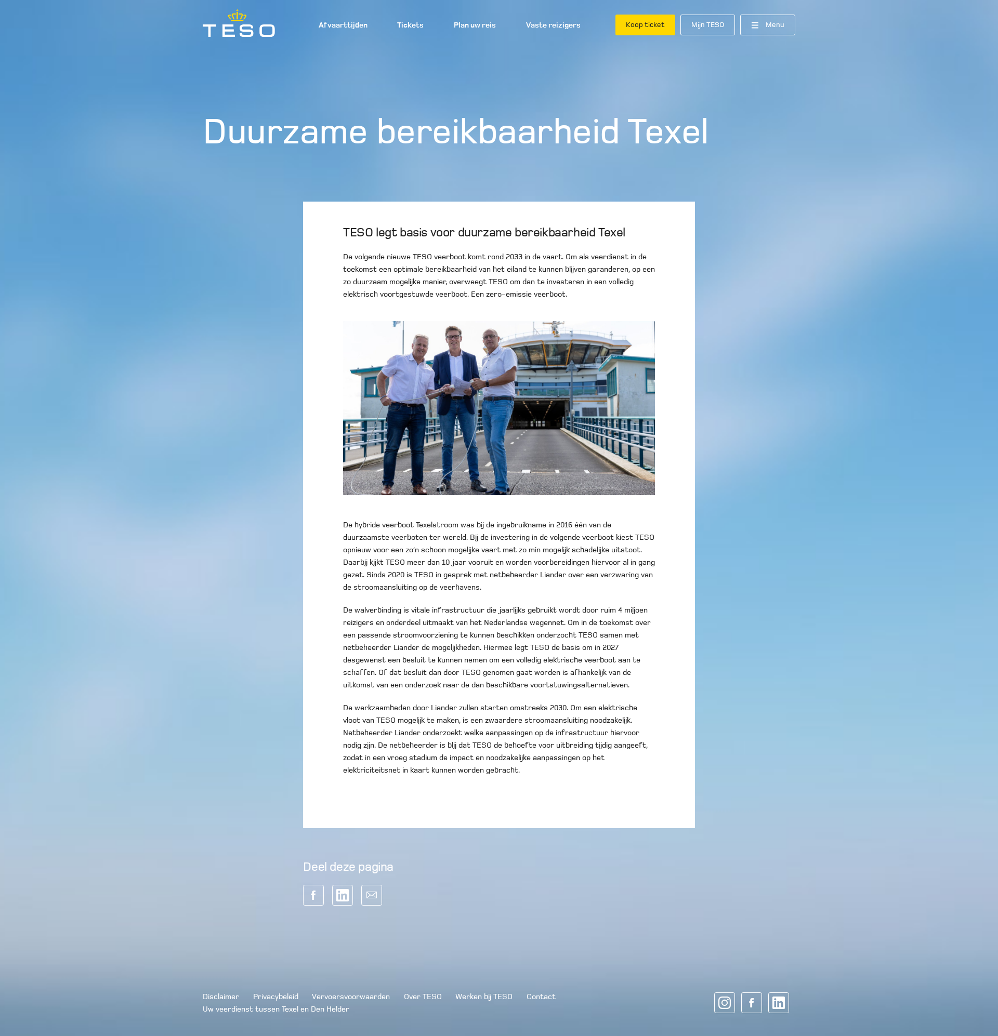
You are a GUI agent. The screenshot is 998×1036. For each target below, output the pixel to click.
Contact (541, 996)
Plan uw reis (475, 25)
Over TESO (423, 996)
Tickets (410, 25)
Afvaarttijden (343, 25)
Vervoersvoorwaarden (351, 996)
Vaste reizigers (553, 25)
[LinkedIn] (778, 1002)
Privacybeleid (275, 996)
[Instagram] (724, 1002)
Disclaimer (221, 996)
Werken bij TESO (484, 996)
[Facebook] (751, 1002)
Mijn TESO (707, 25)
